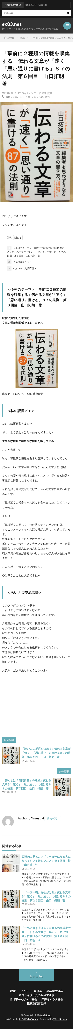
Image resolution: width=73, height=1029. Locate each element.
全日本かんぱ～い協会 (23, 999)
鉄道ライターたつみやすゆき (36, 995)
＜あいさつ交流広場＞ (22, 268)
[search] (68, 13)
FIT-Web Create (28, 1019)
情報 (47, 96)
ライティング (29, 93)
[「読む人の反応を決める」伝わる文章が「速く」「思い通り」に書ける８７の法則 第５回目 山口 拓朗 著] (11, 755)
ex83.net (12, 24)
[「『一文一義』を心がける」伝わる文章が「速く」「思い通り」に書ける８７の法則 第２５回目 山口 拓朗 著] (11, 899)
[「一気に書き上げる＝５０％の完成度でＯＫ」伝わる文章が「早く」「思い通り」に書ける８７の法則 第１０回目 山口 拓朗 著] (11, 934)
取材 (21, 96)
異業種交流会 (55, 991)
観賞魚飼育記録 (36, 1003)
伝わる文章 (11, 96)
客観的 (28, 96)
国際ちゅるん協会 (52, 999)
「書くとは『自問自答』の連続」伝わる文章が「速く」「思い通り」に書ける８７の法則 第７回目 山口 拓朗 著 (26, 784)
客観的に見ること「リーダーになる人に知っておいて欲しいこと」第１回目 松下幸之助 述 (46, 860)
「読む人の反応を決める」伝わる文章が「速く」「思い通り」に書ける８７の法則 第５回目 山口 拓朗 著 (46, 752)
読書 (49, 93)
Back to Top (36, 976)
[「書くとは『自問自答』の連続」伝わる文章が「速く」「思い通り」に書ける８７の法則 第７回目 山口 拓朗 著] (62, 787)
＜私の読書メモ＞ (20, 261)
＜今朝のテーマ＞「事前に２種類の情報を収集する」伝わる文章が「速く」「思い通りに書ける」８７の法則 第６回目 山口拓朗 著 (36, 252)
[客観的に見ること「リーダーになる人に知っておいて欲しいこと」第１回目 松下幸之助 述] (11, 863)
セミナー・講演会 (31, 991)
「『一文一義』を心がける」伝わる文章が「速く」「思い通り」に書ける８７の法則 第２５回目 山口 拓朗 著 (46, 896)
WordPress (60, 1019)
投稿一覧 (52, 818)
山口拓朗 (41, 93)
